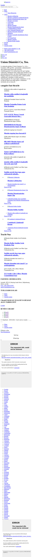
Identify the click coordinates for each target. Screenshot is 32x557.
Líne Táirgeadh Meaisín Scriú (16, 30)
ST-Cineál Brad (12, 38)
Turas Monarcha (12, 13)
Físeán (6, 44)
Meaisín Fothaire (12, 25)
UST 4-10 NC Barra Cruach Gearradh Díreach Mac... (14, 115)
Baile (5, 10)
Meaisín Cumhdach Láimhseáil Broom (18, 17)
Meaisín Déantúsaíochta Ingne (16, 27)
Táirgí (5, 14)
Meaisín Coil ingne (13, 20)
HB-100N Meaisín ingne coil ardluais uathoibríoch (14, 142)
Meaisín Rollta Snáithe (14, 41)
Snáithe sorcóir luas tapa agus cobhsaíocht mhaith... (14, 173)
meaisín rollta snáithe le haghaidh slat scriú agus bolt (16, 163)
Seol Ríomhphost (5, 332)
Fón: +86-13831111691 (7, 285)
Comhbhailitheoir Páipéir (14, 28)
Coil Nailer (10, 22)
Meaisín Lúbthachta (13, 16)
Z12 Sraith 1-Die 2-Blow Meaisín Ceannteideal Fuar (15, 274)
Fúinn (5, 11)
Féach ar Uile (7, 187)
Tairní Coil (10, 24)
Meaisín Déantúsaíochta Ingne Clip (17, 19)
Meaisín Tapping (12, 39)
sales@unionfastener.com (7, 287)
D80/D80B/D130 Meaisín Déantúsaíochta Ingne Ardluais (15, 126)
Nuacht (6, 42)
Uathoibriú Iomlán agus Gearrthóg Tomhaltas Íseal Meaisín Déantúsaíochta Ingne (18, 200)
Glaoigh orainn (8, 45)
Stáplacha (10, 33)
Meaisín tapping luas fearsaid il (15, 133)
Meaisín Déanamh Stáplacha (15, 31)
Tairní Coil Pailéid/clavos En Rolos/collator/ (14, 153)
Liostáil (3, 305)
